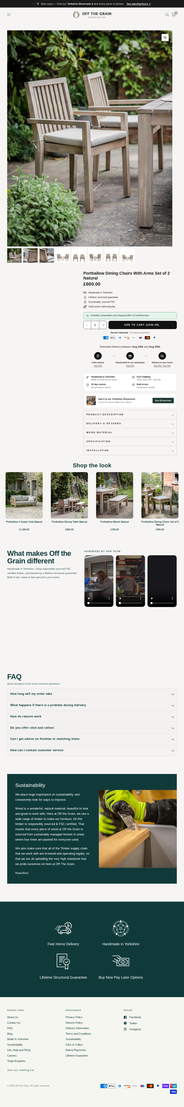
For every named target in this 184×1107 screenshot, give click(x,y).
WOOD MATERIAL (99, 432)
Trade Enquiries (16, 1060)
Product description (105, 414)
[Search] (167, 15)
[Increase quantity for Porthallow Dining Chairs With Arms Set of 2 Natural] (103, 325)
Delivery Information (77, 1028)
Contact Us (13, 1022)
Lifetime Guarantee (77, 1055)
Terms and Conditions (78, 1033)
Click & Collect (74, 1044)
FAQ (10, 1028)
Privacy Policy (74, 1017)
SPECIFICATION (98, 441)
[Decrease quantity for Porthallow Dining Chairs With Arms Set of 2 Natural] (87, 325)
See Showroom (163, 400)
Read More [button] (21, 873)
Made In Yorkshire (18, 1039)
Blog (9, 1033)
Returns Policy (74, 1022)
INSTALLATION (97, 450)
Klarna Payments (76, 1050)
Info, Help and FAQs (19, 1050)
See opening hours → (139, 3)
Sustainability (15, 1044)
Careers (12, 1055)
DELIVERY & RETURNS (103, 423)
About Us (12, 1017)
